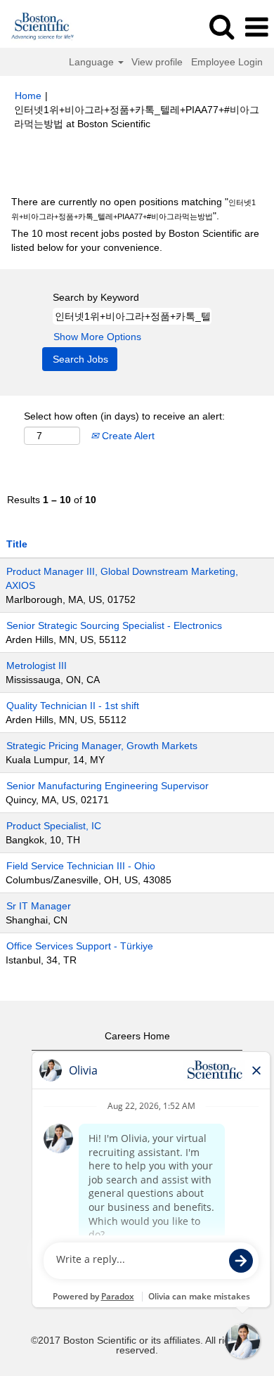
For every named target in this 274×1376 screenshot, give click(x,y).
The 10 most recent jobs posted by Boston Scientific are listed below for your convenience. (135, 240)
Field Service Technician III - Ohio (80, 865)
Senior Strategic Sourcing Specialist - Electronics (114, 625)
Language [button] (93, 61)
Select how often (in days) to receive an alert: (124, 416)
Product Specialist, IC (53, 825)
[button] (256, 27)
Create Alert (127, 435)
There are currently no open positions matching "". (133, 208)
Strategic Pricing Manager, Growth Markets (101, 745)
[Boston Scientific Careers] (37, 26)
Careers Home (137, 1035)
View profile (157, 61)
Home (28, 95)
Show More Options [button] (97, 336)
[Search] (221, 26)
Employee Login (227, 61)
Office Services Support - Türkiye (79, 946)
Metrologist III (36, 665)
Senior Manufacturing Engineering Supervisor (107, 785)
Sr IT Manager (38, 905)
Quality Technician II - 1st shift (72, 705)
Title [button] (16, 544)
